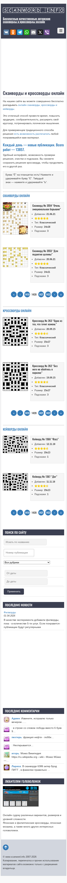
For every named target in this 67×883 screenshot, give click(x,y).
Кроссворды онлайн (17, 310)
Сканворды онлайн (16, 195)
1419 (27, 294)
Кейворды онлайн (15, 429)
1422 (48, 294)
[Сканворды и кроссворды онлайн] (33, 11)
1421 (41, 294)
